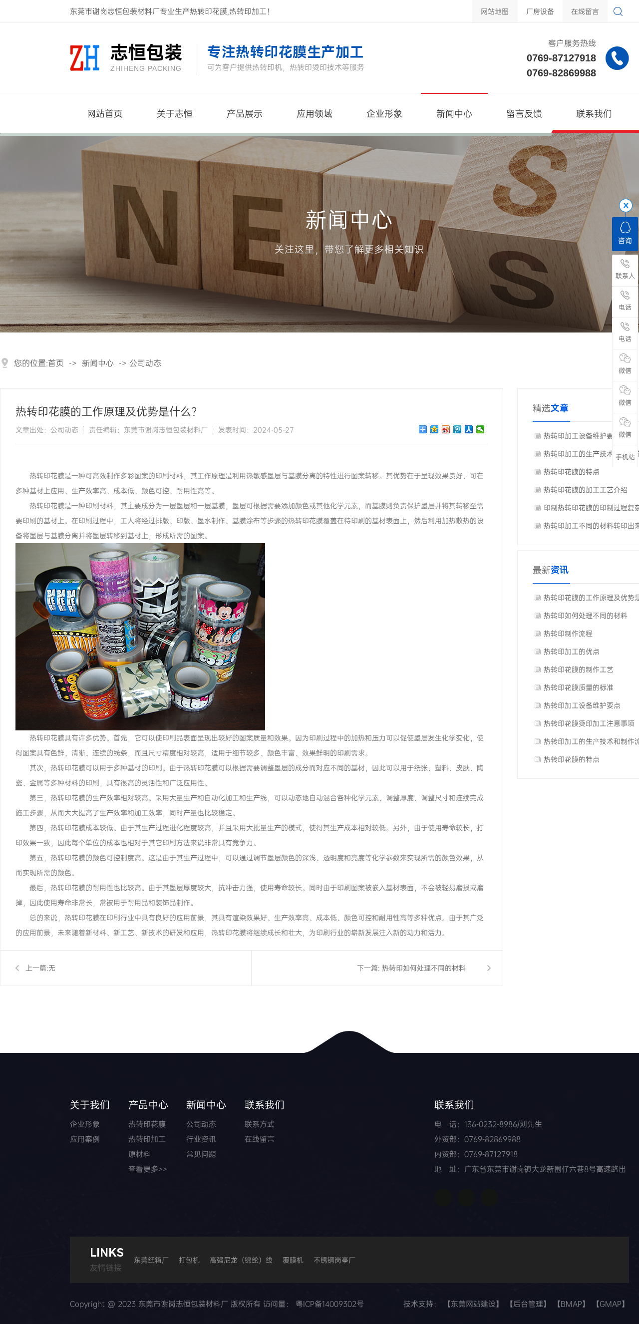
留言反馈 (524, 113)
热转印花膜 (147, 1124)
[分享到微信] (480, 429)
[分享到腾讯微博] (457, 429)
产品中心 (148, 1104)
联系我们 (594, 113)
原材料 (139, 1154)
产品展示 (245, 113)
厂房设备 (540, 11)
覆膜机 (293, 1260)
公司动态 (145, 362)
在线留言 (585, 11)
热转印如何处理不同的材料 (424, 968)
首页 (56, 362)
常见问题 (201, 1154)
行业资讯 (201, 1139)
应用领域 (314, 113)
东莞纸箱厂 (151, 1260)
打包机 (189, 1260)
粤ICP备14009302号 (330, 1304)
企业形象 (384, 113)
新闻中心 (454, 113)
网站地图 (495, 11)
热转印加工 (147, 1139)
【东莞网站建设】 (473, 1304)
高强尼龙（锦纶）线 (241, 1260)
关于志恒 (175, 113)
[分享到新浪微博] (446, 429)
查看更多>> (147, 1169)
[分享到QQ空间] (434, 429)
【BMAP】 (571, 1304)
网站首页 (105, 113)
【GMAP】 (610, 1304)
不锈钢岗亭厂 (334, 1260)
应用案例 (85, 1139)
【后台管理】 (528, 1304)
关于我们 (90, 1104)
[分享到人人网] (469, 429)
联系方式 (260, 1124)
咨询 (625, 240)
